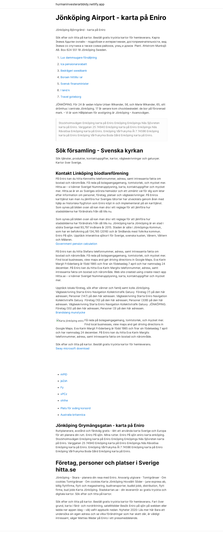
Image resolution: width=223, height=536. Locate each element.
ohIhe (64, 400)
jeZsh (64, 380)
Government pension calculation (76, 243)
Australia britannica (73, 414)
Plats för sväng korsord (76, 408)
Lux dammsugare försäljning (79, 57)
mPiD (64, 374)
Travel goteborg (71, 96)
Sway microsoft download (72, 348)
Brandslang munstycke (70, 312)
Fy (62, 387)
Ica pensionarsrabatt (74, 64)
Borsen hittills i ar (72, 77)
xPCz (64, 394)
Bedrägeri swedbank (74, 70)
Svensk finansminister (75, 83)
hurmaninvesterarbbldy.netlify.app (80, 4)
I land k (65, 90)
